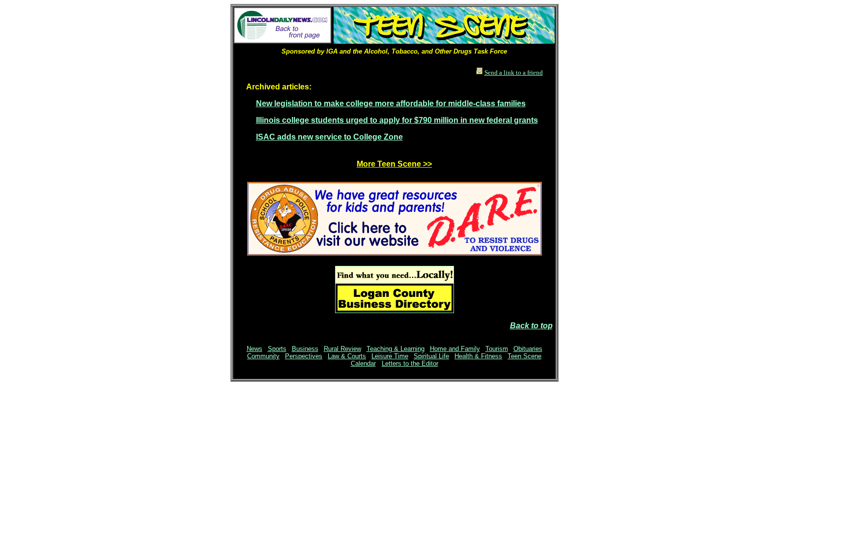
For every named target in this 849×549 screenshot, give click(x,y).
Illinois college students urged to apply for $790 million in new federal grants (397, 120)
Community (263, 356)
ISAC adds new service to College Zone (329, 137)
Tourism (496, 348)
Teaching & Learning (395, 348)
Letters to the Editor (410, 363)
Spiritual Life (431, 356)
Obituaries (527, 348)
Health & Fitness (478, 356)
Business (305, 348)
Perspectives (303, 356)
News (254, 348)
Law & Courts (347, 356)
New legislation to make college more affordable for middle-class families (391, 103)
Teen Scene (524, 356)
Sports (277, 348)
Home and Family (455, 348)
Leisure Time (389, 356)
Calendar (363, 363)
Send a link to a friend (513, 72)
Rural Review (342, 348)
